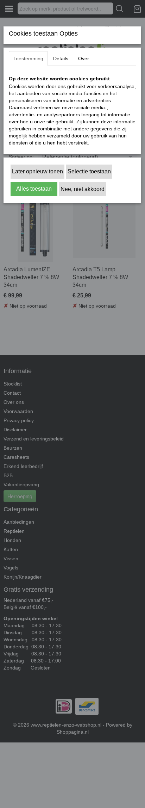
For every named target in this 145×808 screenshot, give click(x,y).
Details (60, 58)
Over (83, 58)
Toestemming (28, 58)
